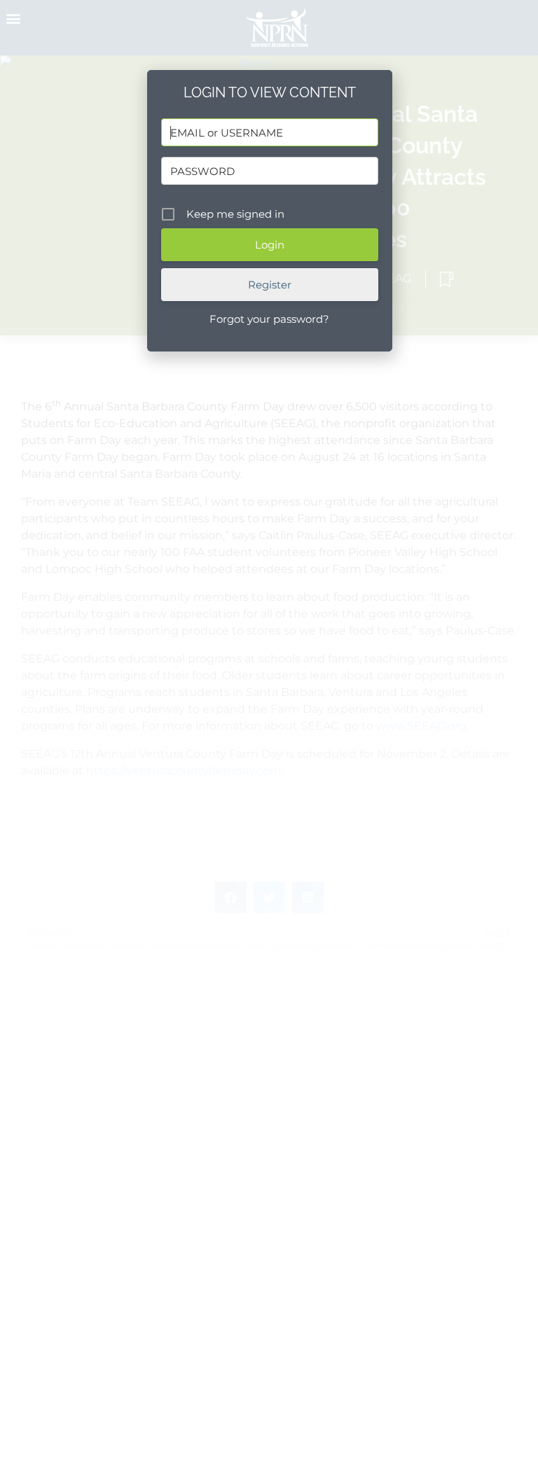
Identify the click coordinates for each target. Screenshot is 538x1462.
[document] (269, 731)
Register (269, 284)
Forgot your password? (269, 319)
